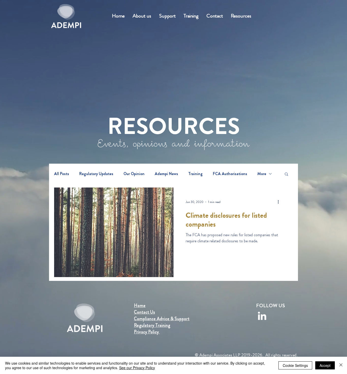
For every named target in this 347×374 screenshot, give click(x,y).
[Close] (341, 365)
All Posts (61, 173)
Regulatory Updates (96, 173)
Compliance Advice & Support (162, 318)
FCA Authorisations (230, 173)
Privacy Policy (147, 332)
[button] (286, 174)
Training (195, 173)
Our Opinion (134, 173)
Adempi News (166, 173)
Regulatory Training (152, 325)
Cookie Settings (295, 365)
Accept (325, 365)
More (261, 173)
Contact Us (144, 312)
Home (140, 305)
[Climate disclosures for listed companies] (114, 232)
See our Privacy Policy (137, 367)
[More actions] (280, 202)
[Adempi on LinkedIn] (262, 316)
